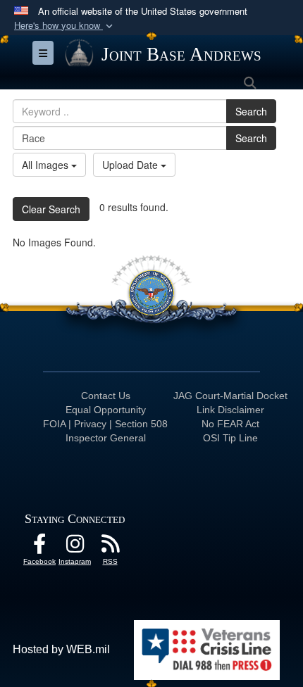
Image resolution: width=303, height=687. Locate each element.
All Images (46, 165)
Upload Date (131, 165)
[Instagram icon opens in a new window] (74, 547)
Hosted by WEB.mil (61, 649)
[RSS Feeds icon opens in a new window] (110, 547)
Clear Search (51, 209)
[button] (65, 25)
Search (251, 111)
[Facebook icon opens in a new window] (39, 547)
